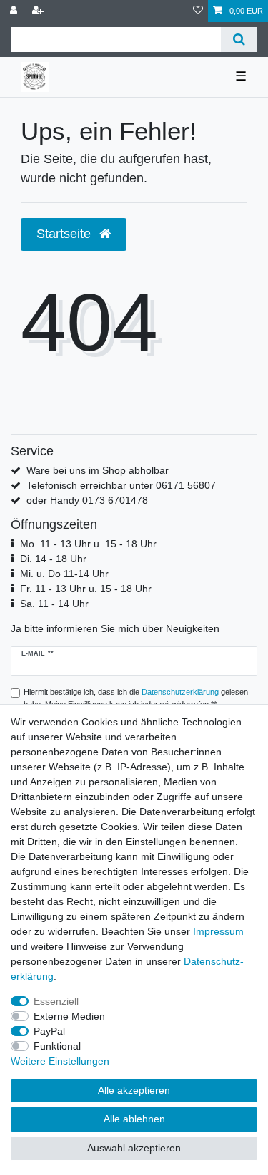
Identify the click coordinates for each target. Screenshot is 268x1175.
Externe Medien (69, 1016)
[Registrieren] (39, 11)
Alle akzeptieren (134, 1090)
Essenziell (56, 1001)
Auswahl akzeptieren (134, 1148)
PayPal (49, 1031)
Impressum (218, 931)
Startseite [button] (65, 234)
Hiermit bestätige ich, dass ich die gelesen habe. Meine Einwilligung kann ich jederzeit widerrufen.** (136, 698)
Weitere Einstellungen (60, 1061)
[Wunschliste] (198, 11)
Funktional (57, 1046)
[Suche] (239, 39)
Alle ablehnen (134, 1118)
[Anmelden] (15, 11)
